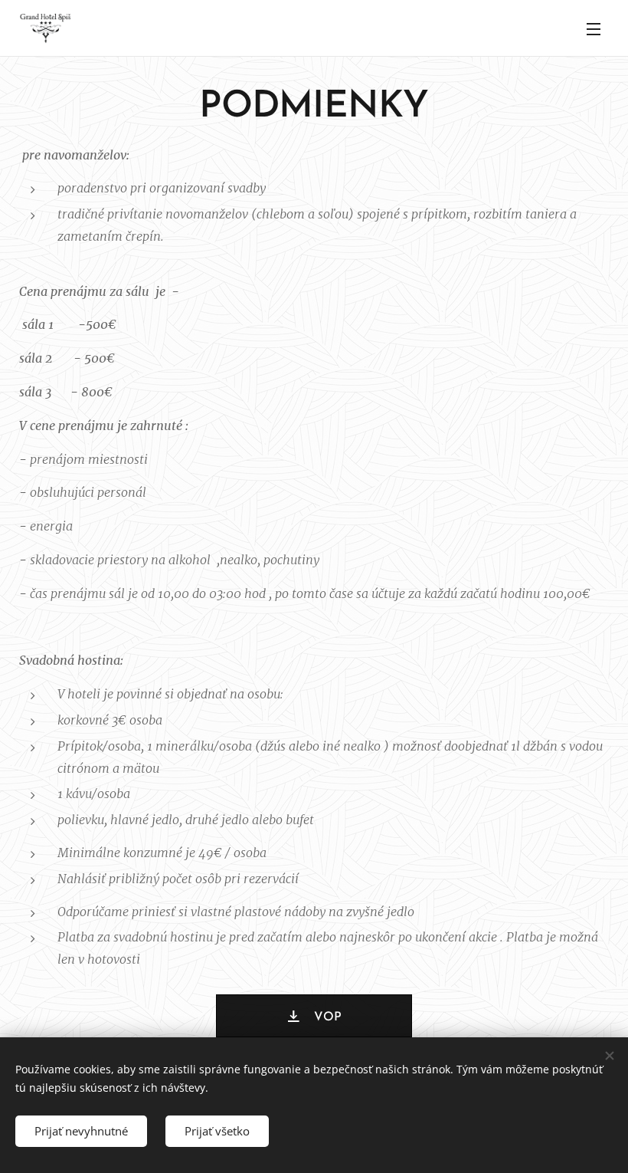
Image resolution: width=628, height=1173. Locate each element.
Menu (593, 28)
